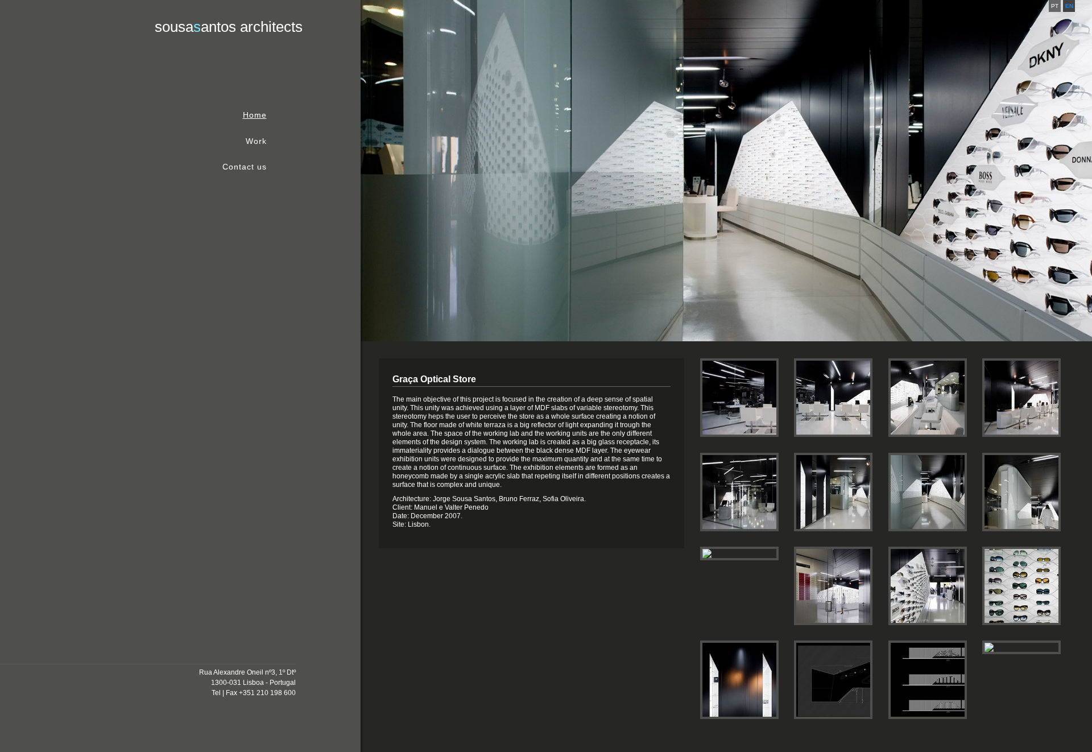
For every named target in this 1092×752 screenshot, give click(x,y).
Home (255, 115)
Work (256, 141)
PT (1054, 6)
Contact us (244, 167)
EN (1069, 6)
